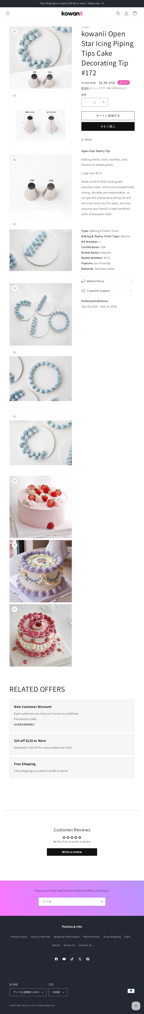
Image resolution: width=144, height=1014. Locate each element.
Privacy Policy (19, 936)
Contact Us (85, 945)
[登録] (101, 901)
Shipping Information (67, 936)
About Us (69, 945)
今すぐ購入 (108, 126)
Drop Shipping (112, 936)
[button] (8, 13)
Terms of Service (40, 936)
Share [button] (88, 139)
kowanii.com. (28, 1005)
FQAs (127, 936)
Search (56, 945)
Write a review (72, 852)
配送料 (84, 88)
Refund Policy (91, 936)
